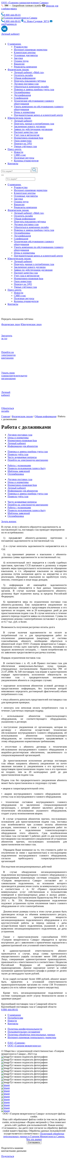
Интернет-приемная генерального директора (32, 1037)
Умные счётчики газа (25, 146)
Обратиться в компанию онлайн (31, 86)
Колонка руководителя (26, 160)
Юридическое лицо (31, 324)
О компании (15, 44)
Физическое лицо (10, 324)
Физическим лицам (18, 69)
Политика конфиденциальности (25, 1029)
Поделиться (7, 1156)
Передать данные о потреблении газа (34, 123)
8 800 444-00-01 (9, 1009)
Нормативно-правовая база (28, 138)
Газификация (21, 98)
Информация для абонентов (23, 446)
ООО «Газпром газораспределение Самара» (25, 2)
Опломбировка (22, 92)
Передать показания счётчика (30, 81)
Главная (5, 416)
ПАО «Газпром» (16, 1042)
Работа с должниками (19, 465)
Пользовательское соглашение (24, 1031)
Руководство (21, 46)
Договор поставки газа (26, 83)
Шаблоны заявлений (19, 471)
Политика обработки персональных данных (31, 1034)
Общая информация (24, 78)
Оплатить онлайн (23, 75)
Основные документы (26, 55)
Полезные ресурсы (24, 157)
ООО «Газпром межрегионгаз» (24, 1045)
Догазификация (22, 95)
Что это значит (34, 1139)
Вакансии (19, 63)
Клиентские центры (25, 52)
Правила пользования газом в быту (27, 468)
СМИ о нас (20, 155)
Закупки (18, 58)
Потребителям (15, 1017)
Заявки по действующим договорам (33, 129)
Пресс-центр (15, 149)
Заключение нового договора (30, 126)
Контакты (13, 163)
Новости (18, 152)
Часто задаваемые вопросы (22, 457)
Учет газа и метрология (26, 135)
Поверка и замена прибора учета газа (34, 89)
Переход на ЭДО (23, 143)
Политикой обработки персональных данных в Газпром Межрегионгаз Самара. (34, 1135)
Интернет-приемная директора (30, 49)
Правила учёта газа (18, 454)
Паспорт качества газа (26, 132)
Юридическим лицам (19, 118)
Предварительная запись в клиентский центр (38, 115)
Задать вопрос (8, 521)
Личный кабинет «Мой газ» (29, 72)
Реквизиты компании (25, 66)
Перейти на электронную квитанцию (28, 460)
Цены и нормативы (24, 112)
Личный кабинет (10, 34)
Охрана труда (21, 61)
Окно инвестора (22, 140)
